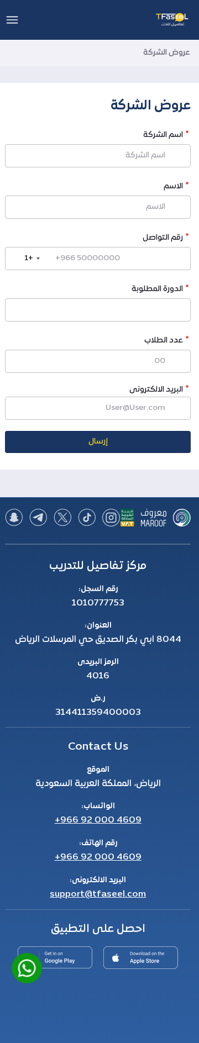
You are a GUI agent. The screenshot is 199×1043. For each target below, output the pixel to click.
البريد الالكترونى (156, 390)
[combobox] (24, 258)
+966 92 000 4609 (98, 820)
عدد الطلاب (163, 342)
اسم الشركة (163, 136)
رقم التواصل (163, 239)
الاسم (173, 188)
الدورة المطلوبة (157, 290)
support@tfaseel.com (98, 894)
